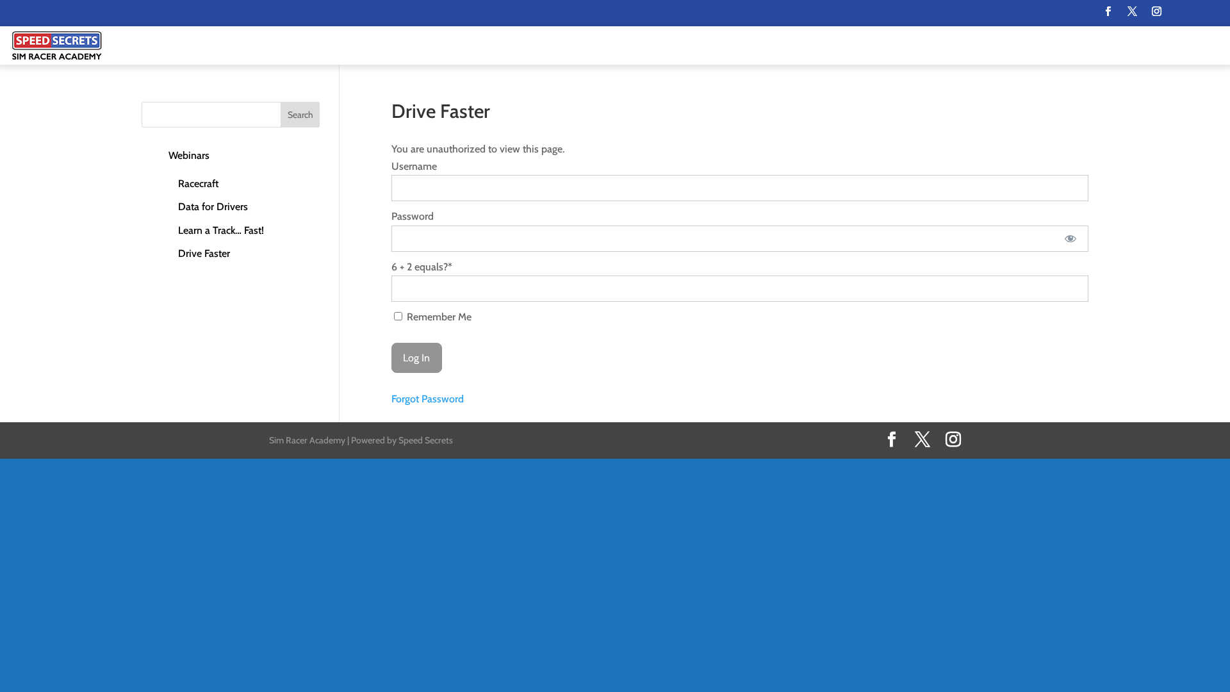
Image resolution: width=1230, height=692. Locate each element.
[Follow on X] (1132, 11)
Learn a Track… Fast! (221, 230)
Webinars (188, 155)
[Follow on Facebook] (1107, 11)
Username (414, 166)
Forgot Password (427, 399)
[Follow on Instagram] (1156, 11)
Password (412, 216)
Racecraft (198, 183)
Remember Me (438, 317)
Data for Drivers (213, 207)
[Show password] (1070, 239)
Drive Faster (204, 253)
